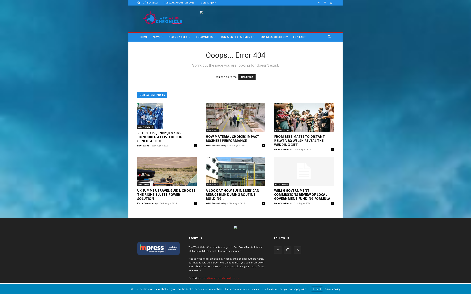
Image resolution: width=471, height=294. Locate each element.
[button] (329, 37)
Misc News (212, 130)
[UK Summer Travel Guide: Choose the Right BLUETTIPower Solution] (167, 171)
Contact (299, 37)
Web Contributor (283, 149)
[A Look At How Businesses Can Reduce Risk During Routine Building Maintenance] (235, 171)
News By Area (178, 37)
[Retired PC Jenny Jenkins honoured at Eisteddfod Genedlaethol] (167, 116)
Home (144, 37)
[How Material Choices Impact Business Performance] (235, 117)
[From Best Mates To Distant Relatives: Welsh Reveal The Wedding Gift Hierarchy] (304, 117)
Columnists (204, 37)
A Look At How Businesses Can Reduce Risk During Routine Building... (232, 194)
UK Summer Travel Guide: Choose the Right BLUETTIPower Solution (166, 194)
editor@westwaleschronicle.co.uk (220, 278)
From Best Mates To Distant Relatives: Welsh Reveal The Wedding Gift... (299, 140)
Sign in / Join (208, 2)
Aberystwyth (145, 126)
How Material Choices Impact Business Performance (232, 138)
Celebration (282, 130)
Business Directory (274, 37)
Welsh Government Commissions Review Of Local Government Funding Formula (302, 194)
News (156, 37)
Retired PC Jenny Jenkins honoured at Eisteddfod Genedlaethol (159, 137)
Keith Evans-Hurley (216, 145)
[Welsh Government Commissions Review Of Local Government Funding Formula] (304, 171)
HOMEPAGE (247, 77)
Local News (281, 184)
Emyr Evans (143, 145)
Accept (317, 289)
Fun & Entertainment (236, 37)
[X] (331, 3)
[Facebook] (319, 3)
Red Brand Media (243, 247)
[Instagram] (325, 3)
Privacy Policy (332, 289)
